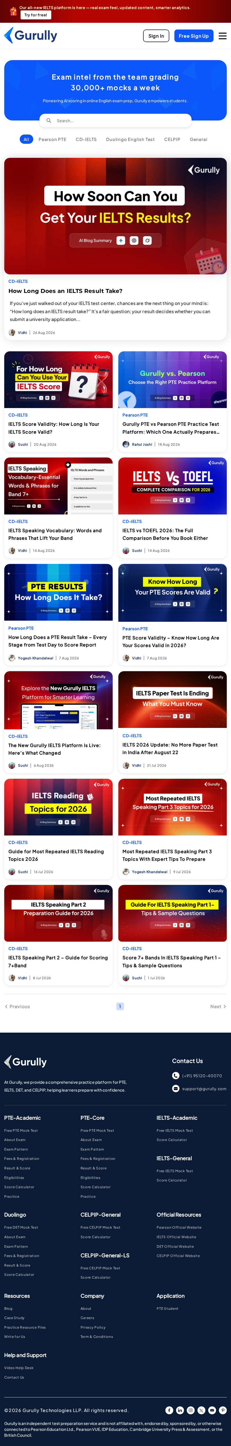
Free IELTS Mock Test (175, 1130)
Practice (11, 1196)
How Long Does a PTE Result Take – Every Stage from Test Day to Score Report (58, 641)
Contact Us (14, 1377)
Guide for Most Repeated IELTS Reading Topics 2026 (56, 855)
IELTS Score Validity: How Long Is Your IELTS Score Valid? (53, 427)
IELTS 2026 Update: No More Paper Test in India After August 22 (170, 748)
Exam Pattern (16, 1149)
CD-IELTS (88, 139)
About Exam (15, 1140)
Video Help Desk (19, 1368)
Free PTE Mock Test (21, 1130)
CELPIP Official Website (178, 1256)
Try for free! (36, 15)
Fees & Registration (21, 1158)
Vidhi (22, 333)
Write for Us (14, 1337)
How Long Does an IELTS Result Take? (65, 291)
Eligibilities (14, 1178)
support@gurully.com (204, 1088)
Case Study (14, 1318)
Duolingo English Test (130, 139)
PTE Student (168, 1308)
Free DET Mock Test (21, 1227)
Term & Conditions (97, 1337)
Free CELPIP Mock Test (101, 1227)
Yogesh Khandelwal (36, 658)
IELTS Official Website (176, 1237)
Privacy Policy (93, 1327)
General (201, 139)
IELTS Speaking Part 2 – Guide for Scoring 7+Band (58, 961)
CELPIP (174, 139)
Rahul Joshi (142, 444)
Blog (8, 1308)
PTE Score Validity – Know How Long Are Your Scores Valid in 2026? (173, 641)
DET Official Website (175, 1246)
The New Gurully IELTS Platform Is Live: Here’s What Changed (54, 749)
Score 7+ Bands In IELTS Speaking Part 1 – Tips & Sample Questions (172, 961)
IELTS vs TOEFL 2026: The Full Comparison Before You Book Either (173, 534)
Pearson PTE (54, 139)
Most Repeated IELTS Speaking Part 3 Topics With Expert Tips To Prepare (173, 855)
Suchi (23, 444)
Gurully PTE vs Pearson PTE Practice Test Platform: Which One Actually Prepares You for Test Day (171, 428)
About (86, 1308)
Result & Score (17, 1168)
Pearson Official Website (179, 1227)
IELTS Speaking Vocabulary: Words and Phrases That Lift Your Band (58, 534)
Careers (87, 1318)
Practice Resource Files (25, 1327)
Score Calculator (19, 1187)
